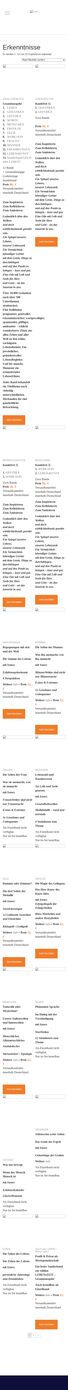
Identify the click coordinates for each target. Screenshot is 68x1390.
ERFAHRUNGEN (18, 149)
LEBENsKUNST (17, 153)
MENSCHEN (15, 124)
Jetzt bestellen (14, 420)
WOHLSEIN (15, 136)
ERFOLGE (14, 128)
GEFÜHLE (14, 116)
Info (15, 684)
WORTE (12, 120)
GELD (11, 132)
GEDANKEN (15, 111)
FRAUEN (13, 141)
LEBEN (12, 107)
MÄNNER (13, 145)
